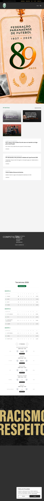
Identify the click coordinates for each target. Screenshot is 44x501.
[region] (29, 493)
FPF (6, 171)
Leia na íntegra (34, 493)
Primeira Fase (22, 286)
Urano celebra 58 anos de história (14, 172)
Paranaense (15, 141)
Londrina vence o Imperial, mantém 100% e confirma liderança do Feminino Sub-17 (10, 115)
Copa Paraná (8, 156)
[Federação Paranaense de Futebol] (4, 5)
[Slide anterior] (2, 63)
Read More (7, 149)
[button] (36, 108)
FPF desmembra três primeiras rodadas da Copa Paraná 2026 (22, 157)
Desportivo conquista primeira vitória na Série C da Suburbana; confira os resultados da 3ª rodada (31, 115)
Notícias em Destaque (18, 156)
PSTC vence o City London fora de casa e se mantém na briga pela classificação (21, 143)
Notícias (11, 141)
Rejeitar (23, 496)
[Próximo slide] (42, 63)
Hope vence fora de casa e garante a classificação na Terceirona (10, 129)
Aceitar (35, 496)
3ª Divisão (7, 141)
